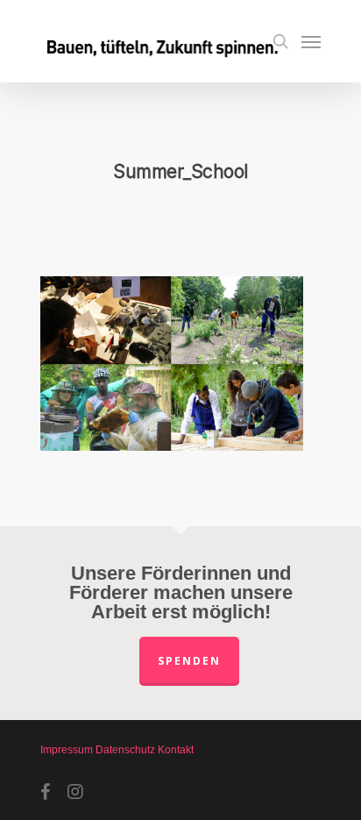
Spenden (189, 660)
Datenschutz (125, 750)
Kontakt (176, 750)
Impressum (66, 750)
